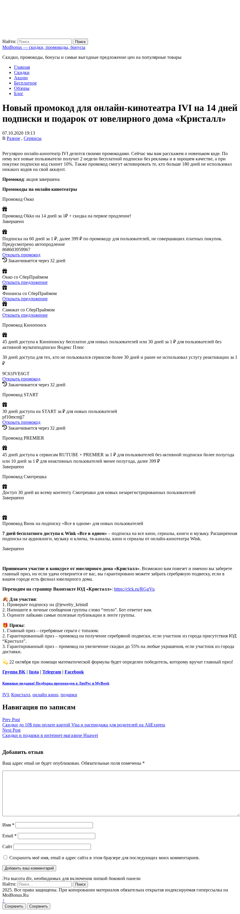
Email (9, 835)
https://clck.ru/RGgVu (134, 589)
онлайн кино (45, 694)
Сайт (7, 846)
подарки (69, 694)
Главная (22, 67)
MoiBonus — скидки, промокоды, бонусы (43, 47)
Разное (13, 138)
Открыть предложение (25, 282)
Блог (18, 93)
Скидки (22, 72)
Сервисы (33, 138)
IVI (5, 694)
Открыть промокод (21, 254)
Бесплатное (25, 82)
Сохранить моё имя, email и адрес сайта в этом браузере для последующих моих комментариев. (104, 857)
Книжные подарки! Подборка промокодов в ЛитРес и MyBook (55, 683)
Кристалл (20, 694)
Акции (21, 77)
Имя (8, 824)
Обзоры (22, 88)
